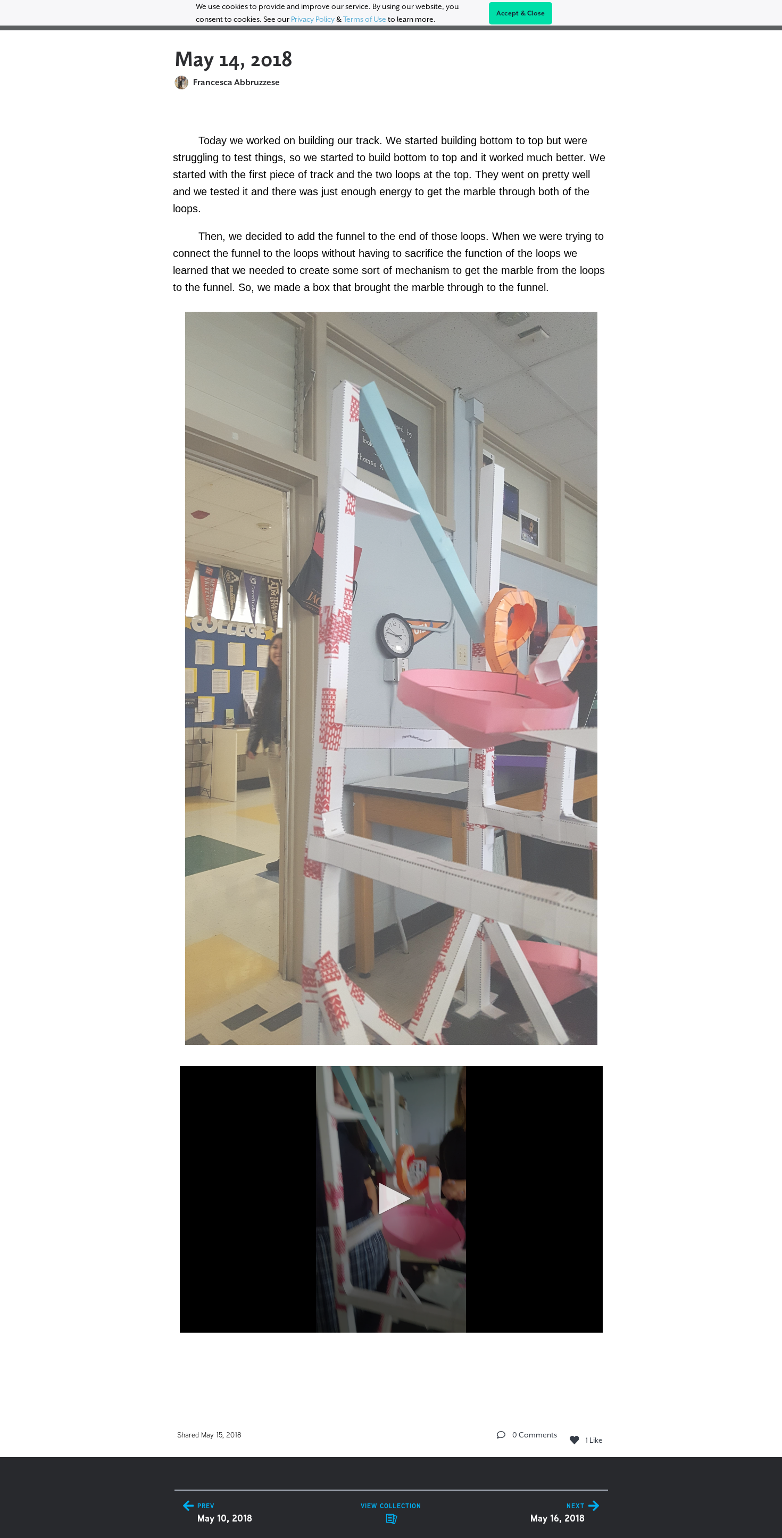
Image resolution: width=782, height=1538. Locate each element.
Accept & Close (520, 13)
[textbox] (391, 747)
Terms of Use (364, 19)
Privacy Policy (313, 19)
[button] (391, 1198)
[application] (391, 1199)
